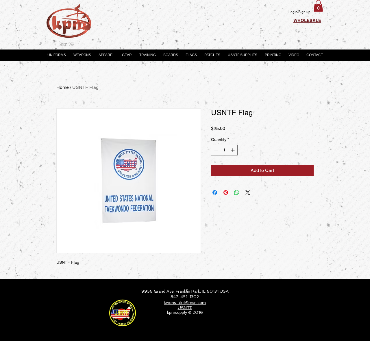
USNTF (185, 307)
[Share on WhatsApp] (236, 192)
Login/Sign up (299, 12)
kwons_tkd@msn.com (185, 302)
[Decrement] (215, 150)
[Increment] (233, 150)
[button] (318, 6)
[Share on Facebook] (214, 192)
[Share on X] (247, 192)
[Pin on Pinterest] (225, 192)
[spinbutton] (224, 150)
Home (62, 87)
